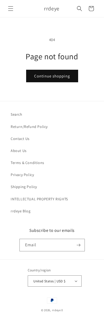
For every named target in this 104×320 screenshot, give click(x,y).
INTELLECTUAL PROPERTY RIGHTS (39, 199)
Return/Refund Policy (29, 126)
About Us (19, 150)
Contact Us (20, 138)
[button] (11, 8)
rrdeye (56, 310)
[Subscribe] (79, 245)
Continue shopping (52, 76)
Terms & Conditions (27, 162)
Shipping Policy (24, 186)
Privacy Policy (22, 174)
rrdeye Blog (21, 211)
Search (16, 114)
